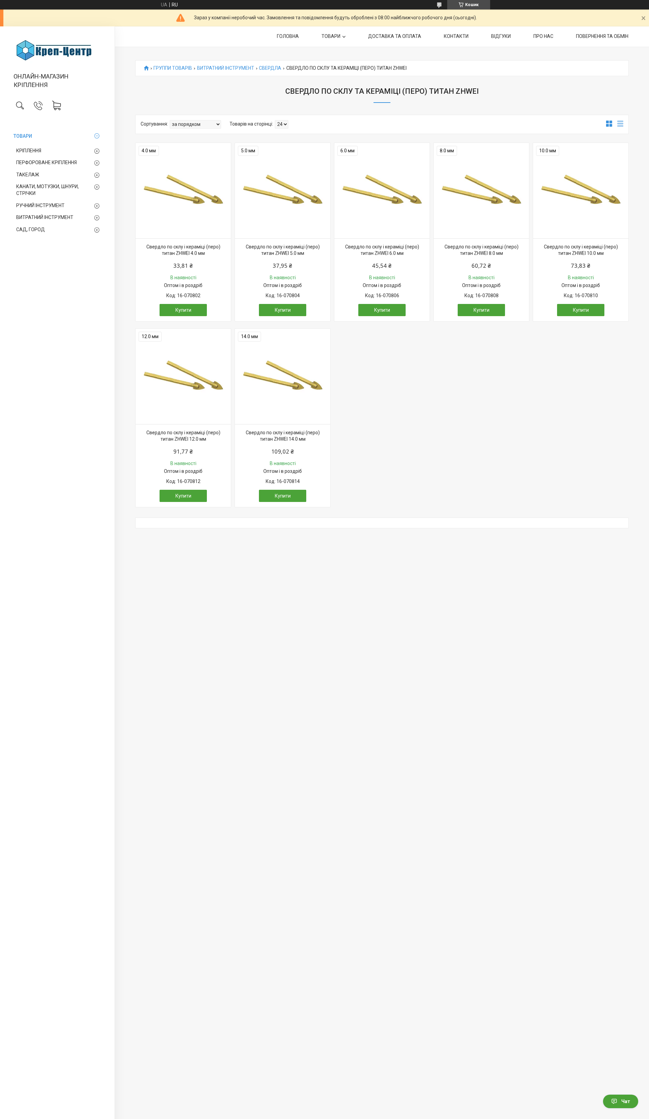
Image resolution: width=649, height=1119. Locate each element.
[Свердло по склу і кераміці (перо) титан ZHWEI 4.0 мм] (183, 190)
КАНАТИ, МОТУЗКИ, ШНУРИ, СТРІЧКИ (47, 190)
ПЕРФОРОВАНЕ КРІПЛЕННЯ (46, 162)
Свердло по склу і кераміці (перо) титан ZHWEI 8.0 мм (481, 250)
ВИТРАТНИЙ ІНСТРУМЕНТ (44, 217)
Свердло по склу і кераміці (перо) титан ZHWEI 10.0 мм (581, 250)
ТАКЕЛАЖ (27, 174)
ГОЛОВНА (288, 36)
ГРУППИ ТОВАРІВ (172, 68)
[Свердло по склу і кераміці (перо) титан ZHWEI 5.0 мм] (282, 190)
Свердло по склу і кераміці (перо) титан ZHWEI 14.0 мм (283, 436)
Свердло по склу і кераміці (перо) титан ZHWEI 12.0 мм (183, 436)
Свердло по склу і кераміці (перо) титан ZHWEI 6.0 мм (382, 250)
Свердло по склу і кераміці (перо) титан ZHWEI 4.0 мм (183, 250)
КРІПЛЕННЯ (28, 150)
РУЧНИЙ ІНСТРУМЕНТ (40, 205)
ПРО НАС (543, 36)
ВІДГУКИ (501, 36)
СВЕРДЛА (270, 68)
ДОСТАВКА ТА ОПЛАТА (394, 36)
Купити (183, 310)
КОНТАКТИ (456, 36)
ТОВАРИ (23, 136)
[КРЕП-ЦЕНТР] (57, 50)
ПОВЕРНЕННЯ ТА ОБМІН (602, 36)
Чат (625, 1101)
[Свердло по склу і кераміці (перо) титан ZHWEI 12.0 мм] (183, 376)
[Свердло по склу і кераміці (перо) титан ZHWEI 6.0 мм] (382, 190)
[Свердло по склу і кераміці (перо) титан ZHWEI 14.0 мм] (282, 376)
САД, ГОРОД (30, 229)
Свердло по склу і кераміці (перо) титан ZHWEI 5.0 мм (283, 250)
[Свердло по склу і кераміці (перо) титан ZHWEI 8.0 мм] (481, 190)
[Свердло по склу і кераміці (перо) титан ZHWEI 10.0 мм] (580, 190)
